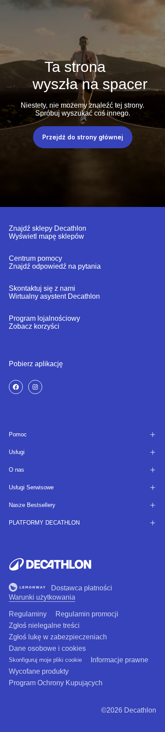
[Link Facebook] (16, 387)
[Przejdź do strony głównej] (50, 564)
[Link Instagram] (35, 387)
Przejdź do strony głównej (82, 137)
